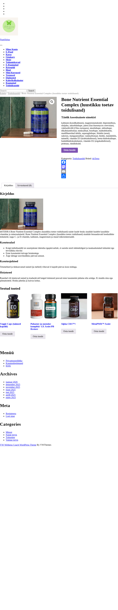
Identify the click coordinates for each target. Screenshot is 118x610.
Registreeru (11, 413)
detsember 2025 (13, 384)
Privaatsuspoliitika (14, 360)
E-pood (9, 52)
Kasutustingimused (14, 363)
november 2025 (13, 387)
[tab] (1, 45)
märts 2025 (11, 397)
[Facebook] (89, 162)
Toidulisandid (12, 85)
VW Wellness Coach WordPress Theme (18, 445)
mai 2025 (10, 392)
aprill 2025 (11, 395)
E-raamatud (12, 65)
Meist (8, 59)
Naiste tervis (11, 435)
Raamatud (11, 83)
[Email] (89, 171)
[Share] (89, 176)
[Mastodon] (89, 166)
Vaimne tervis (12, 440)
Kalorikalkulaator (14, 80)
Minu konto (12, 49)
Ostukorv (10, 57)
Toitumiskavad (13, 62)
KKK (8, 366)
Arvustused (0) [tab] (24, 185)
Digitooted (11, 78)
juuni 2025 (11, 389)
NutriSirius (5, 39)
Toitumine (10, 437)
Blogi (8, 70)
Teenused (10, 75)
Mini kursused (13, 72)
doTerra (95, 158)
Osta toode (70, 150)
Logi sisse (10, 416)
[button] (51, 101)
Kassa (9, 54)
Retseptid (10, 67)
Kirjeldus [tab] (8, 185)
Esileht (3, 93)
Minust (9, 432)
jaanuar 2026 (12, 382)
